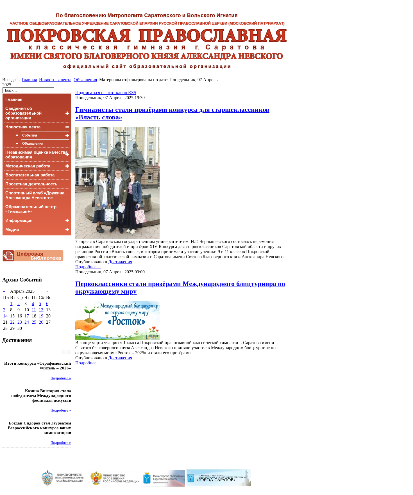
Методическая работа (27, 166)
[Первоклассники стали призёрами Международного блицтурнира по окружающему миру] (117, 338)
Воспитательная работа (30, 174)
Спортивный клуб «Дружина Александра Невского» (34, 195)
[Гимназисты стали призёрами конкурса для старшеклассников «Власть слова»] (117, 237)
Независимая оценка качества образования (36, 154)
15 (12, 316)
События (29, 135)
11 (34, 309)
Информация (19, 220)
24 (26, 322)
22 (12, 322)
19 (41, 316)
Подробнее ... (88, 266)
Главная (29, 79)
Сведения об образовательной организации (23, 113)
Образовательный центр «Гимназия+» (30, 209)
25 (34, 322)
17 (26, 316)
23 (19, 322)
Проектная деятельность (31, 183)
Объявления (85, 79)
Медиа (12, 229)
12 (41, 309)
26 (41, 322)
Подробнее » (61, 378)
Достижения (120, 261)
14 (5, 316)
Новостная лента (55, 79)
